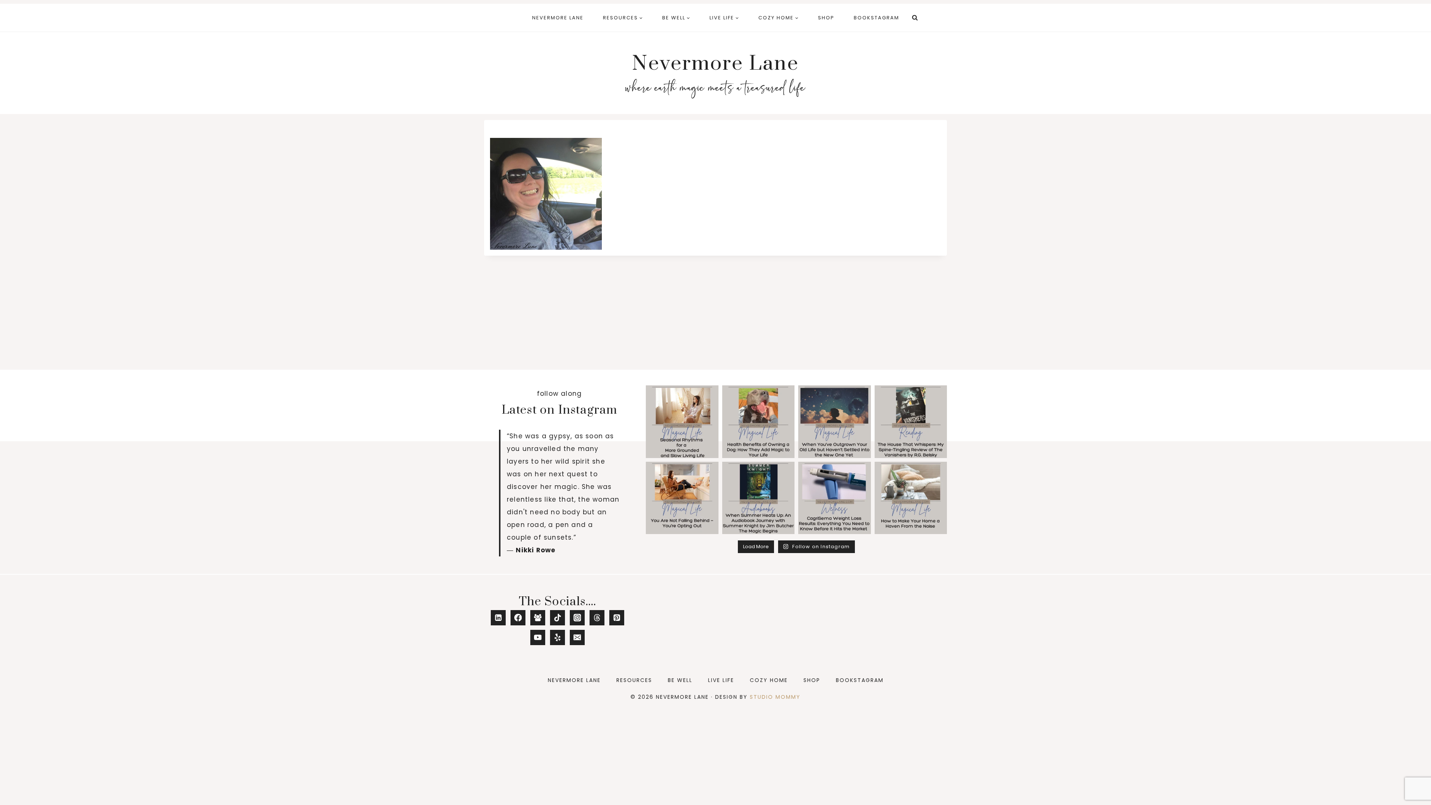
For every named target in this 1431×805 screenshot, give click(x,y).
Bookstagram (876, 17)
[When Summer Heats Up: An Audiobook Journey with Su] (758, 498)
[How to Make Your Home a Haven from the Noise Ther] (911, 498)
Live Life (721, 680)
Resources (634, 680)
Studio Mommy (775, 697)
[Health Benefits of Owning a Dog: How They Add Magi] (758, 421)
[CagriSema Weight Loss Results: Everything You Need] (834, 498)
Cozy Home (769, 680)
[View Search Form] (915, 18)
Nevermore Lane (558, 17)
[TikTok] (557, 617)
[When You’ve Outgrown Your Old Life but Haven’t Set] (834, 421)
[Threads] (597, 617)
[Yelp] (557, 637)
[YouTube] (538, 637)
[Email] (577, 637)
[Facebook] (518, 617)
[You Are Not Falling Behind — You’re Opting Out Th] (682, 498)
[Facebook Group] (538, 617)
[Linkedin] (498, 617)
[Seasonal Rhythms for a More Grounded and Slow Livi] (682, 421)
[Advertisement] (715, 311)
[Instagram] (577, 617)
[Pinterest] (617, 617)
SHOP (826, 17)
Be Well (680, 680)
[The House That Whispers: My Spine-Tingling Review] (911, 421)
